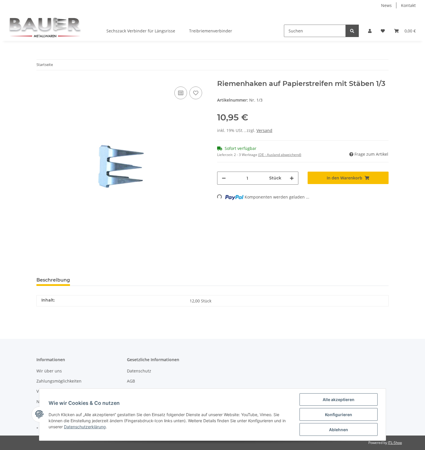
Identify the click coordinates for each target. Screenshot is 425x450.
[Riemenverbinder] (45, 26)
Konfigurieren (338, 414)
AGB (131, 381)
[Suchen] (352, 31)
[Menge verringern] (223, 178)
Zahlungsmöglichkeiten (59, 381)
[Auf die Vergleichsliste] (180, 93)
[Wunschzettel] (382, 31)
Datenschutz (139, 371)
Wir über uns (49, 371)
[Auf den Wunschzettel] (195, 93)
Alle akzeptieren (338, 399)
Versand (264, 130)
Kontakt (408, 5)
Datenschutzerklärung (85, 426)
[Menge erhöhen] (291, 178)
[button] (369, 31)
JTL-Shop (395, 442)
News (386, 5)
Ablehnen (338, 429)
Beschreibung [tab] (53, 280)
